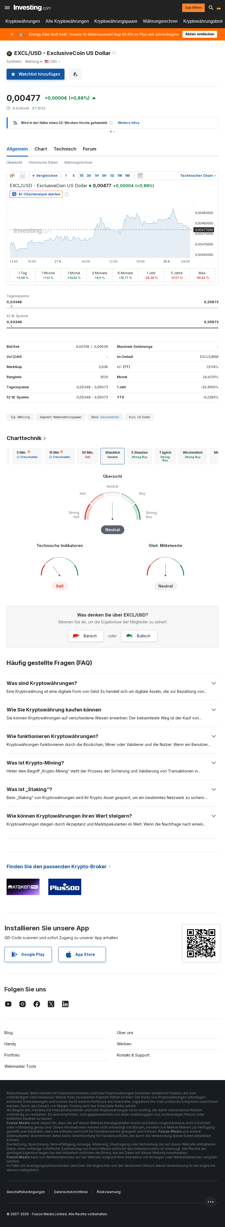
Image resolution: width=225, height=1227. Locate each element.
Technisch (65, 149)
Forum (89, 149)
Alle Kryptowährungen (67, 21)
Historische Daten (43, 162)
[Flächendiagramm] (22, 176)
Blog (8, 1032)
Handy (10, 1043)
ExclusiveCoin (109, 417)
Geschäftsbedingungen (26, 1192)
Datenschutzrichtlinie (71, 1192)
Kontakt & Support (133, 1055)
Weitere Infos (128, 123)
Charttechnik (24, 438)
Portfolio (12, 1055)
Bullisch (143, 635)
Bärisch (90, 635)
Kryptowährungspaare (115, 21)
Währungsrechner (160, 21)
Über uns (125, 1032)
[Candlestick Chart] (12, 176)
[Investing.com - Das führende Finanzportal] (32, 7)
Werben (124, 1043)
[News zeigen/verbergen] (140, 176)
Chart (41, 149)
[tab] (27, 456)
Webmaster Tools (20, 1066)
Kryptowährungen (22, 21)
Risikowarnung (108, 1192)
